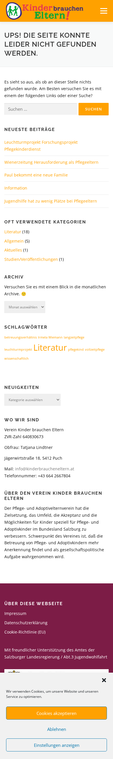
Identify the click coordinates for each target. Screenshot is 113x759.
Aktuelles (13, 250)
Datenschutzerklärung (26, 622)
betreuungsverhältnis (20, 337)
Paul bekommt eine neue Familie (36, 175)
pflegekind (76, 349)
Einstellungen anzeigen (56, 745)
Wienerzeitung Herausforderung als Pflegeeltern (51, 162)
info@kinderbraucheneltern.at (44, 469)
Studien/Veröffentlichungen (31, 259)
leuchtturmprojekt (18, 349)
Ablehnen (56, 729)
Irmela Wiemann (50, 337)
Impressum (15, 613)
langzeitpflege (74, 337)
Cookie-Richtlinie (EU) (24, 632)
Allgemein (14, 241)
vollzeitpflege (95, 349)
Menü (104, 11)
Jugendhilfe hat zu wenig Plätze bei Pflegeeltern (50, 201)
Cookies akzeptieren (56, 713)
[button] (104, 680)
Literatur (12, 231)
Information (15, 188)
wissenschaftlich (16, 358)
